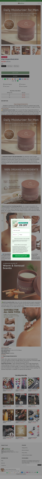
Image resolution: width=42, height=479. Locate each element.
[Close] (30, 220)
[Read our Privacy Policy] (29, 240)
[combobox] (15, 234)
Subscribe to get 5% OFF (21, 255)
